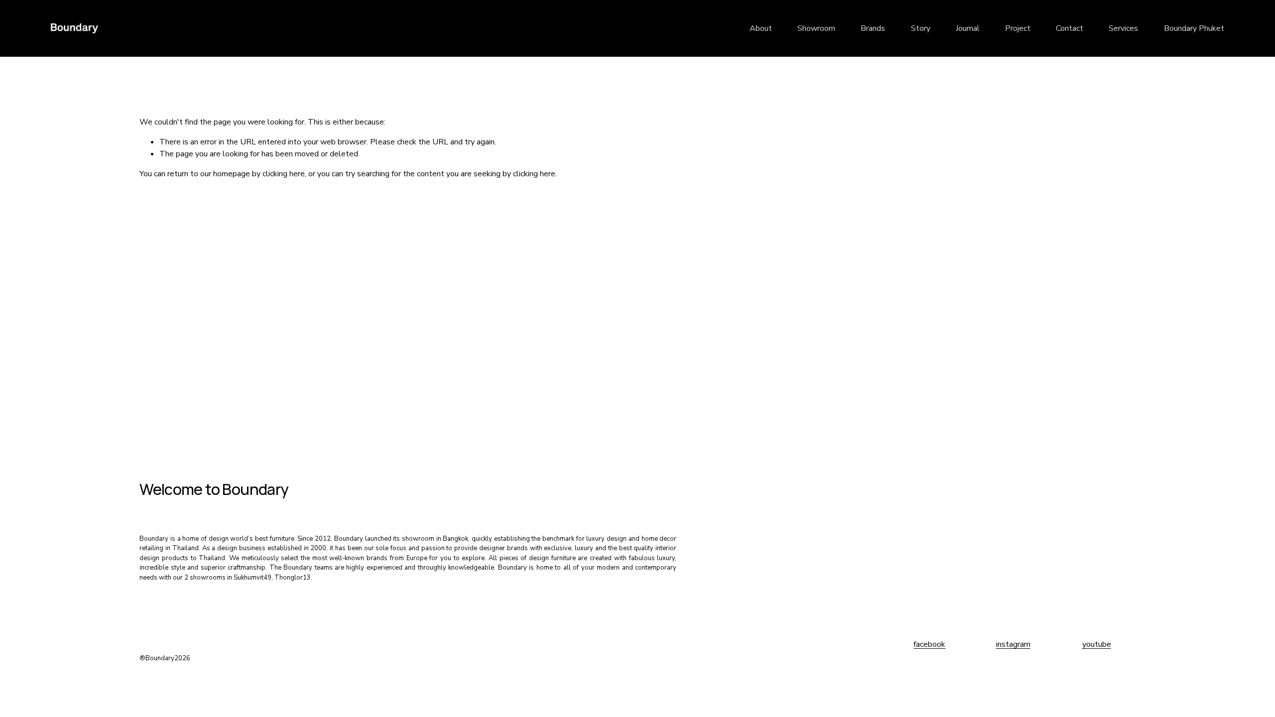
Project (1017, 28)
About (761, 28)
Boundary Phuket (1194, 28)
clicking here (283, 173)
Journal (968, 28)
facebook (929, 644)
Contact (1069, 28)
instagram (1013, 644)
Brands (873, 28)
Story (920, 28)
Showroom (816, 28)
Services (1123, 28)
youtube (1096, 644)
